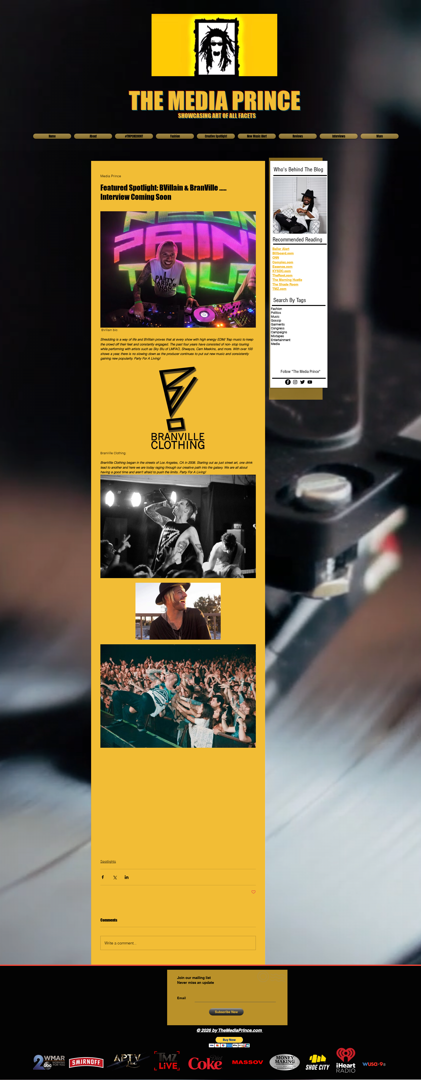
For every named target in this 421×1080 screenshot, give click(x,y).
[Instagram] (295, 382)
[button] (229, 1042)
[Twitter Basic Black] (302, 382)
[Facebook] (288, 382)
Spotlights (108, 861)
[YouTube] (310, 382)
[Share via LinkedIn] (126, 877)
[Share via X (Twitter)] (114, 877)
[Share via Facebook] (102, 877)
